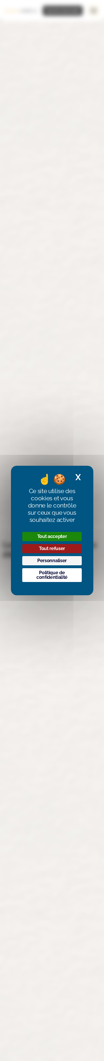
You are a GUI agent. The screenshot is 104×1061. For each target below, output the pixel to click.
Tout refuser (52, 548)
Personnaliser (52, 560)
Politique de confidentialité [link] (52, 575)
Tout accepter (52, 536)
